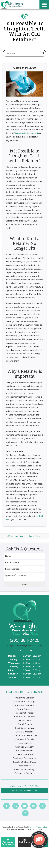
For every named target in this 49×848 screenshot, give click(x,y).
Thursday (13, 666)
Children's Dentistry (24, 705)
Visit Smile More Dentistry (22, 790)
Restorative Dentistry (24, 716)
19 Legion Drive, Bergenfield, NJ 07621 (24, 645)
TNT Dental (37, 829)
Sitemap (31, 827)
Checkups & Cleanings (24, 701)
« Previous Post (15, 536)
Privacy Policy (41, 827)
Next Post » (36, 536)
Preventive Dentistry (24, 697)
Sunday (12, 677)
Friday (11, 670)
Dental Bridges (24, 724)
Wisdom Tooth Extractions (24, 735)
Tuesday (12, 659)
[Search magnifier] (43, 53)
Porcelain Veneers (24, 750)
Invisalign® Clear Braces (24, 762)
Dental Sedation (24, 709)
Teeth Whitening (24, 754)
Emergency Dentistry (25, 773)
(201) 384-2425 (24, 640)
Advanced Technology (24, 769)
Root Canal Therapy (24, 728)
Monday (12, 655)
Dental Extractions (24, 731)
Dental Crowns (24, 720)
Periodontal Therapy (24, 713)
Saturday (13, 673)
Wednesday (14, 663)
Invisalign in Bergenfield (26, 133)
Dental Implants (24, 743)
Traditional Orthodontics (24, 758)
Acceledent (24, 765)
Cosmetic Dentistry (24, 747)
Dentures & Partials (24, 739)
